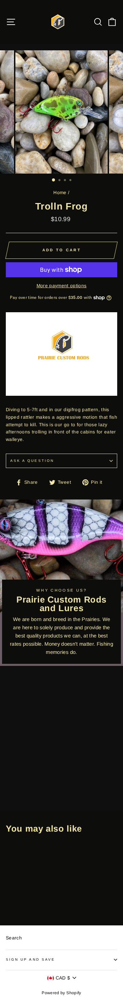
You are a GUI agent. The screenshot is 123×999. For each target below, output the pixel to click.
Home (59, 192)
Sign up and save (30, 959)
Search (14, 937)
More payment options (62, 285)
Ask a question (32, 461)
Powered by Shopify (61, 992)
